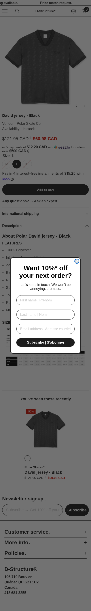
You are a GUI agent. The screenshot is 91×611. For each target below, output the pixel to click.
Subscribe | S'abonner (45, 342)
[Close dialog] (77, 261)
